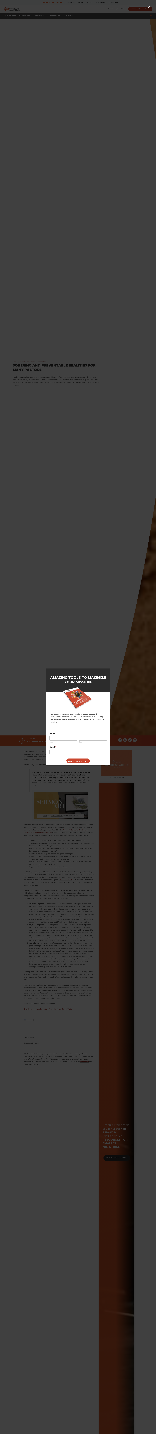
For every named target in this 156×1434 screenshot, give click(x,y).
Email (52, 747)
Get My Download (78, 761)
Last (80, 742)
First (51, 742)
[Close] (149, 6)
